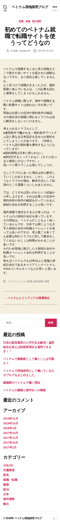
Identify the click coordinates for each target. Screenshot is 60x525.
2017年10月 (10, 442)
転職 (46, 281)
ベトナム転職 (25, 281)
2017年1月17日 (46, 50)
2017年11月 (10, 437)
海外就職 (38, 281)
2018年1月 (10, 428)
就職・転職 (24, 21)
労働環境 (9, 470)
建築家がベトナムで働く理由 (21, 382)
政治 (6, 489)
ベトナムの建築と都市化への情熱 (24, 390)
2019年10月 (10, 423)
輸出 (6, 503)
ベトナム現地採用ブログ (30, 6)
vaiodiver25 (24, 50)
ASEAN (8, 465)
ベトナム (12, 281)
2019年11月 (10, 418)
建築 (6, 484)
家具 (6, 475)
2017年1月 (10, 447)
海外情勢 (36, 21)
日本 (6, 494)
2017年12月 (10, 433)
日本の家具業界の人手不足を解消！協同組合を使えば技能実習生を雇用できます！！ (28, 347)
